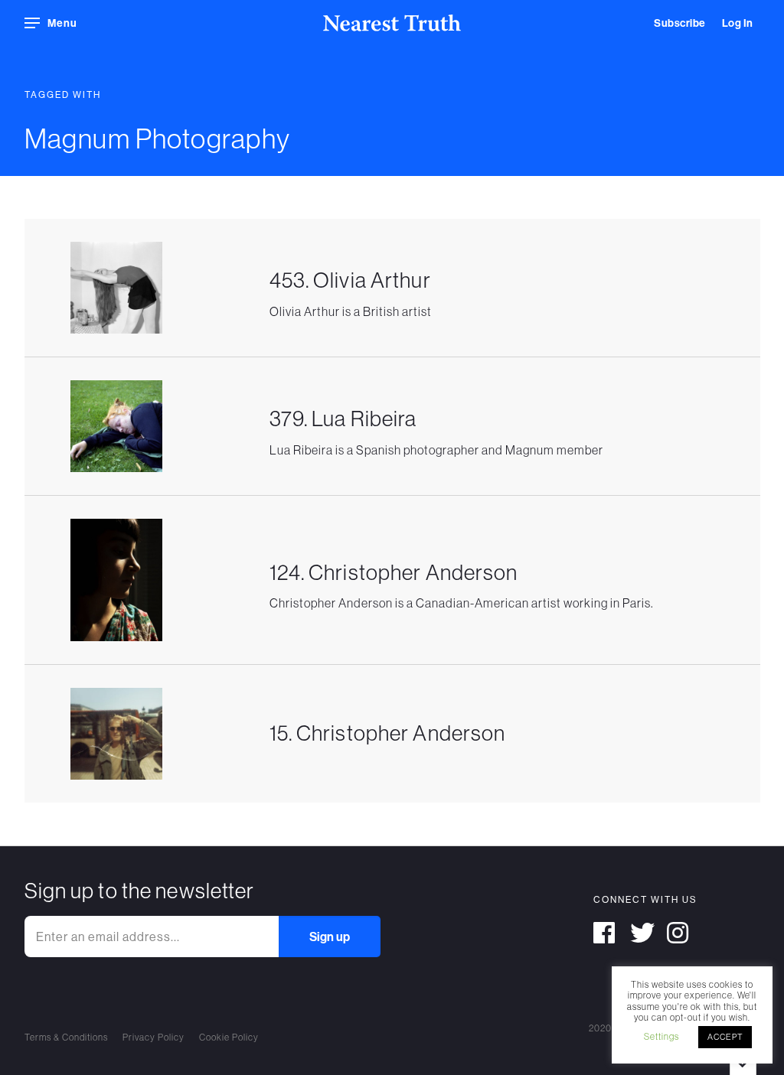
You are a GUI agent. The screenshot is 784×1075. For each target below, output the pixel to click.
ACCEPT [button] (725, 1036)
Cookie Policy (229, 1037)
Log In (737, 23)
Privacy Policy (153, 1037)
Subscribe (680, 23)
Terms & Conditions (66, 1037)
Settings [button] (661, 1036)
